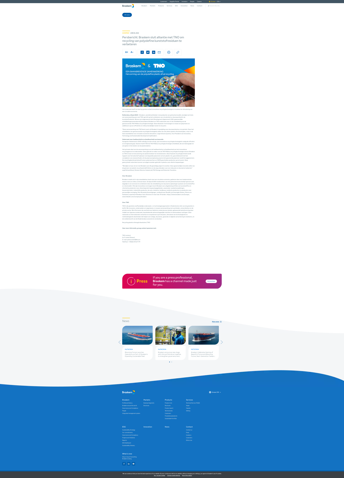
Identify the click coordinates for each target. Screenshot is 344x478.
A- (132, 52)
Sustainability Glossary (128, 445)
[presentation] (119, 342)
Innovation (184, 6)
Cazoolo (188, 408)
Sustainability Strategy (128, 430)
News (192, 6)
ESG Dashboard (126, 443)
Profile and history (127, 403)
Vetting (188, 410)
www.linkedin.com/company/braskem (134, 196)
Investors (184, 1)
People (192, 1)
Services (169, 6)
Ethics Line (189, 440)
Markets (152, 6)
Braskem (144, 6)
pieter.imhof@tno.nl (133, 239)
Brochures (146, 405)
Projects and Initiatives (128, 437)
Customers (163, 1)
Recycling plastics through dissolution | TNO (136, 222)
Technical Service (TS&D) (193, 403)
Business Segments (149, 403)
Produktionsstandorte (171, 416)
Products (161, 6)
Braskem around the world (129, 405)
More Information (187, 475)
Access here (211, 281)
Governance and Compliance (130, 408)
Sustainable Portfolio (171, 418)
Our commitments (127, 432)
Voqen (188, 405)
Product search (169, 408)
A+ (126, 52)
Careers (199, 1)
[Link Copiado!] (177, 52)
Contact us (189, 430)
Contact (199, 6)
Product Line (168, 403)
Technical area (168, 410)
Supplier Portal (174, 1)
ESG (176, 6)
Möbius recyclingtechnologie (175, 151)
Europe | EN (215, 392)
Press (187, 432)
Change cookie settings (173, 475)
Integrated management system (131, 413)
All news (127, 15)
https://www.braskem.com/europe (178, 194)
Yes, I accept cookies (159, 475)
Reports (124, 440)
